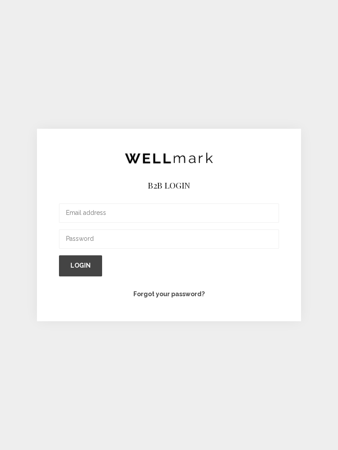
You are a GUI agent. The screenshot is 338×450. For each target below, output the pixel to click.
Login (80, 265)
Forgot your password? (169, 294)
